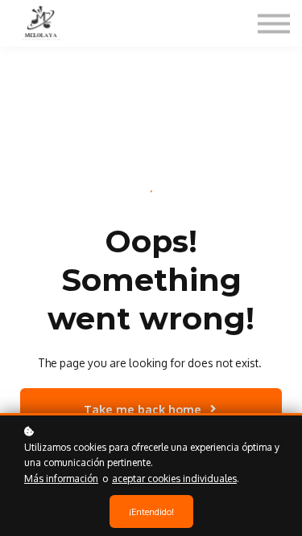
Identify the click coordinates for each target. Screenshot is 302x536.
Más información (61, 479)
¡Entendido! (151, 511)
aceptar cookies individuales (174, 479)
